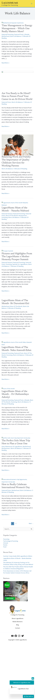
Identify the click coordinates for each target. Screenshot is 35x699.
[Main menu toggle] (31, 3)
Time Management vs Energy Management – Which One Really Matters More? (17, 28)
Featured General (7, 214)
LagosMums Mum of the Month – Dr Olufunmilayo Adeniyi (15, 394)
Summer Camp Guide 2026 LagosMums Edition (17, 556)
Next (31, 523)
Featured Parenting (8, 34)
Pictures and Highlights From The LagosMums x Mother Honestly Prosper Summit (17, 256)
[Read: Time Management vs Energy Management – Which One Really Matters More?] (13, 23)
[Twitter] (22, 636)
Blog (17, 625)
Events (5, 545)
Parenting (5, 217)
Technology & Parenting (10, 541)
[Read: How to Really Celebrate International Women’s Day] (17, 480)
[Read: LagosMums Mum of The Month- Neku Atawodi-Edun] (17, 343)
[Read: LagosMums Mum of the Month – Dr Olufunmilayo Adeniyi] (8, 388)
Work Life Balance (15, 36)
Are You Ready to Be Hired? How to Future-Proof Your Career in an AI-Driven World (17, 96)
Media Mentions (18, 621)
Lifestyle (26, 34)
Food (4, 547)
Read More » (5, 63)
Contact (17, 628)
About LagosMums (17, 618)
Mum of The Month (12, 215)
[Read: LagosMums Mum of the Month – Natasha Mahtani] (17, 204)
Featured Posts (18, 34)
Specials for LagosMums (20, 264)
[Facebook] (16, 636)
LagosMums (10, 3)
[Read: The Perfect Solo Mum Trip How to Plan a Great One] (16, 438)
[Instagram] (19, 636)
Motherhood (6, 36)
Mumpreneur (23, 215)
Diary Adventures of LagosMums (12, 446)
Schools (5, 543)
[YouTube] (12, 636)
